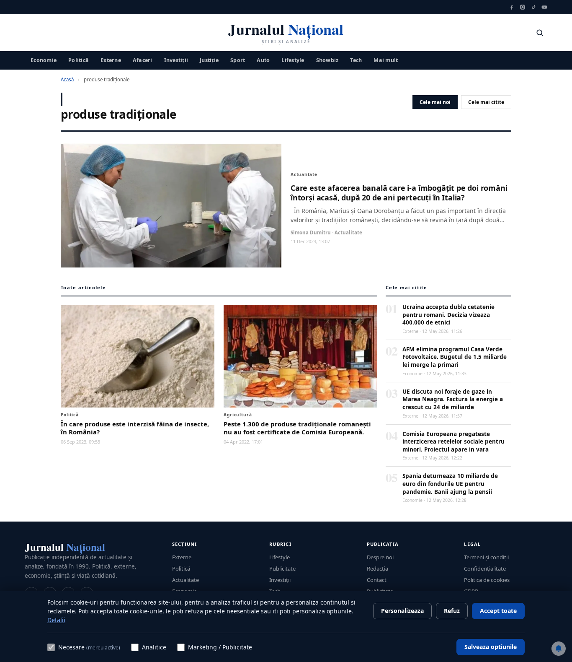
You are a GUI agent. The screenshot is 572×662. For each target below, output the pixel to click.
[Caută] (539, 32)
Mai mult (386, 59)
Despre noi (380, 557)
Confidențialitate (485, 568)
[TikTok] (533, 7)
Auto (263, 59)
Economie (44, 59)
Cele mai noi (435, 102)
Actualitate (185, 580)
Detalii (56, 620)
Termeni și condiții (486, 557)
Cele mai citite (486, 102)
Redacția (377, 568)
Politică (78, 59)
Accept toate (498, 611)
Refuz (452, 611)
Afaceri (142, 59)
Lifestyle (292, 59)
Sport (237, 59)
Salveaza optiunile (490, 647)
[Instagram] (523, 7)
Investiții (176, 59)
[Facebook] (512, 7)
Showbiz (327, 59)
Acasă (67, 79)
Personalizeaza (402, 611)
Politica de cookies (487, 580)
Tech (356, 59)
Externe (110, 59)
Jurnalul (65, 547)
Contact (376, 580)
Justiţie (209, 59)
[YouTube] (544, 7)
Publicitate (282, 568)
